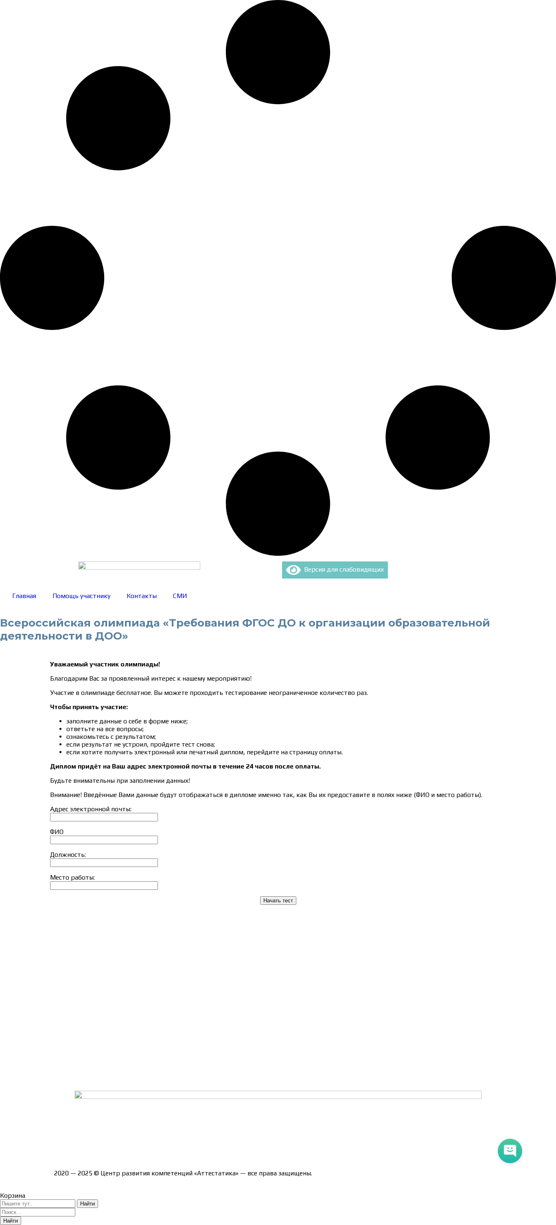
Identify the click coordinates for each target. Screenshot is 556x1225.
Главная (24, 596)
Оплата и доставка (82, 976)
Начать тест (278, 900)
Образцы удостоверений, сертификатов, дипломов (131, 962)
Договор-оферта (79, 991)
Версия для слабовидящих (342, 569)
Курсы (63, 1048)
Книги (63, 1076)
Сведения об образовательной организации (120, 948)
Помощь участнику (81, 596)
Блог (61, 1062)
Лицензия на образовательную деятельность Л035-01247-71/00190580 (162, 1144)
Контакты (142, 596)
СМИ (180, 596)
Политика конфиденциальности (102, 1005)
